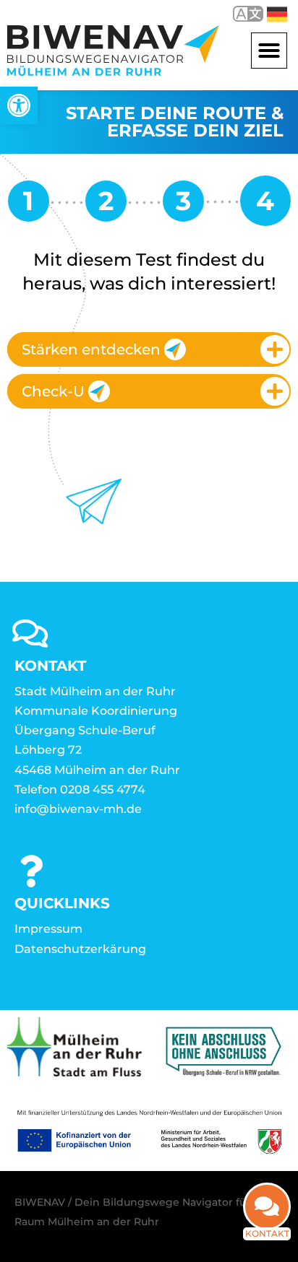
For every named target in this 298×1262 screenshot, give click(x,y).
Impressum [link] (48, 929)
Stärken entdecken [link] (91, 349)
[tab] (149, 349)
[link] (19, 105)
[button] (269, 50)
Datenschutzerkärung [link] (80, 949)
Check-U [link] (53, 391)
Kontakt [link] (267, 1233)
